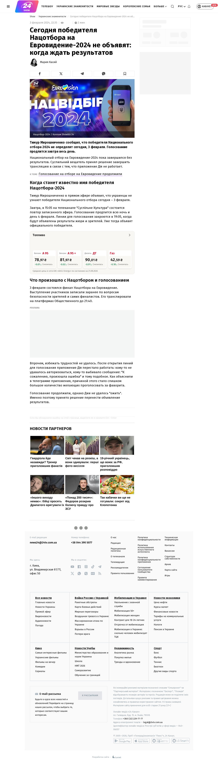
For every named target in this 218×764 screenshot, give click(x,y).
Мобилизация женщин (127, 615)
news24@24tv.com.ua (43, 542)
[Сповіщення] (189, 6)
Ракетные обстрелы (86, 602)
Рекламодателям (119, 568)
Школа (78, 661)
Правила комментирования (147, 579)
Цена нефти (160, 602)
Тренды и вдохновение (127, 662)
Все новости (43, 598)
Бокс (156, 652)
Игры (167, 576)
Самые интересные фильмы (51, 652)
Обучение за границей (87, 675)
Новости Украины (45, 606)
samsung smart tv (180, 741)
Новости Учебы (85, 648)
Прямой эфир (43, 611)
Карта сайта (171, 570)
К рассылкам (90, 695)
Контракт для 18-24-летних (129, 620)
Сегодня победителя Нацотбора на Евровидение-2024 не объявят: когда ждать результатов (102, 16)
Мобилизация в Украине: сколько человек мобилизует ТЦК (130, 633)
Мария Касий (48, 62)
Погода (39, 625)
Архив (168, 564)
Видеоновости (43, 616)
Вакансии (170, 551)
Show (33, 16)
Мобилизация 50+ (124, 610)
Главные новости (45, 602)
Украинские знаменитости (75, 6)
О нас (113, 537)
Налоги (158, 624)
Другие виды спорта (165, 671)
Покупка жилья (122, 657)
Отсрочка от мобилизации (129, 624)
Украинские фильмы (46, 657)
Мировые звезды (108, 6)
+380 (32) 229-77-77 (133, 718)
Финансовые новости (166, 611)
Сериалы (40, 671)
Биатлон (158, 666)
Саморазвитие (83, 670)
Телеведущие (118, 562)
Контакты (170, 545)
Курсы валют (161, 606)
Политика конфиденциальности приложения (149, 560)
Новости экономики (167, 598)
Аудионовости (43, 620)
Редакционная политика (118, 550)
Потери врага (82, 634)
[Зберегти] (124, 73)
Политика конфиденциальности (149, 538)
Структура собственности (172, 557)
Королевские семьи (136, 6)
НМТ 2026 (80, 665)
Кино (38, 648)
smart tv (160, 741)
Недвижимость (124, 648)
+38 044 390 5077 (81, 542)
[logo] (26, 6)
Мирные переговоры (86, 611)
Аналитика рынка (124, 652)
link (72, 567)
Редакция (116, 543)
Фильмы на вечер (45, 662)
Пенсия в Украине (164, 629)
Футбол (158, 657)
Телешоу (47, 6)
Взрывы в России (84, 629)
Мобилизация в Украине (130, 598)
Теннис (158, 662)
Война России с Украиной (91, 598)
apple (141, 741)
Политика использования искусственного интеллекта (146, 548)
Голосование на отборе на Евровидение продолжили (80, 174)
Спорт (158, 648)
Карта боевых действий (88, 606)
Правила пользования (122, 573)
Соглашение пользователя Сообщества (145, 570)
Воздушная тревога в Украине (92, 616)
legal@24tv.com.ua (152, 722)
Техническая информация (171, 538)
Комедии (40, 666)
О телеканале (118, 556)
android (122, 741)
